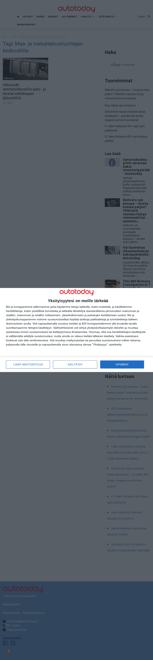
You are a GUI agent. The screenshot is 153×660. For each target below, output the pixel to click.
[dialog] (76, 330)
